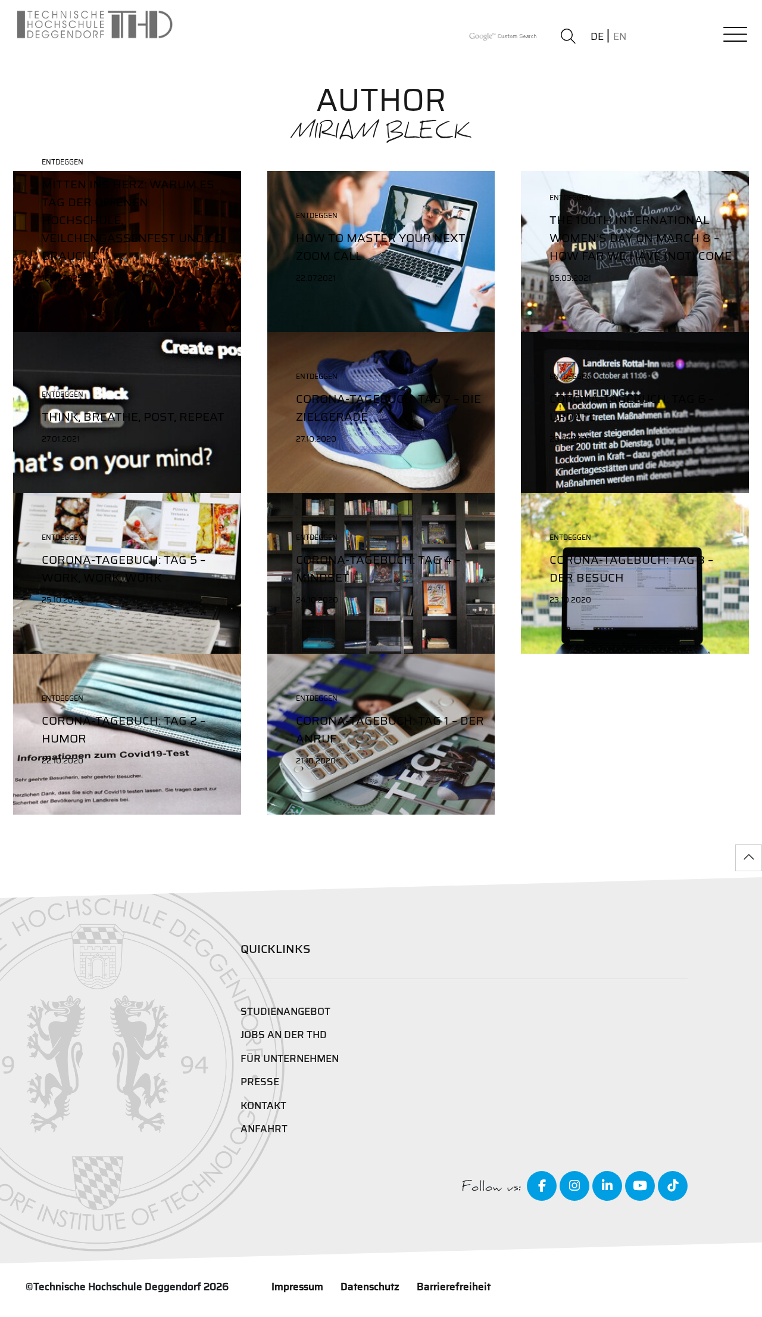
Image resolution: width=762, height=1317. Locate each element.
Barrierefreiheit (454, 1286)
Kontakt (263, 1105)
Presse (260, 1081)
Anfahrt (264, 1129)
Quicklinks (276, 948)
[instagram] (574, 1186)
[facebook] (542, 1186)
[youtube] (640, 1186)
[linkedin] (607, 1186)
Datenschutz (370, 1286)
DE (597, 37)
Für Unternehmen (290, 1058)
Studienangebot (285, 1011)
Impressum (297, 1286)
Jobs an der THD (284, 1034)
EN (619, 37)
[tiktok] (673, 1186)
